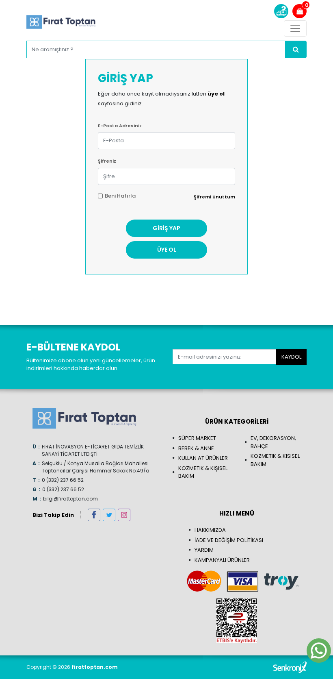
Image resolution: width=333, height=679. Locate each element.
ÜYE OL (166, 250)
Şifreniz (107, 161)
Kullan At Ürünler (203, 458)
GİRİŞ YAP (166, 228)
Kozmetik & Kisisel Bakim (275, 460)
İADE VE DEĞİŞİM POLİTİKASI (229, 540)
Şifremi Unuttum (214, 197)
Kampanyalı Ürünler (222, 560)
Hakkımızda (210, 530)
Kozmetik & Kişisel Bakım (202, 472)
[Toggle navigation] (295, 28)
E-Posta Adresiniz (120, 125)
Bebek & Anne (196, 448)
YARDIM (204, 550)
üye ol (216, 94)
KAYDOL (291, 357)
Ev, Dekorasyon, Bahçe (273, 442)
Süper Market (197, 438)
